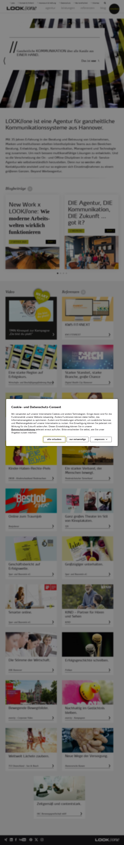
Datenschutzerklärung (23, 430)
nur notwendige (77, 439)
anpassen (100, 439)
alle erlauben (54, 439)
